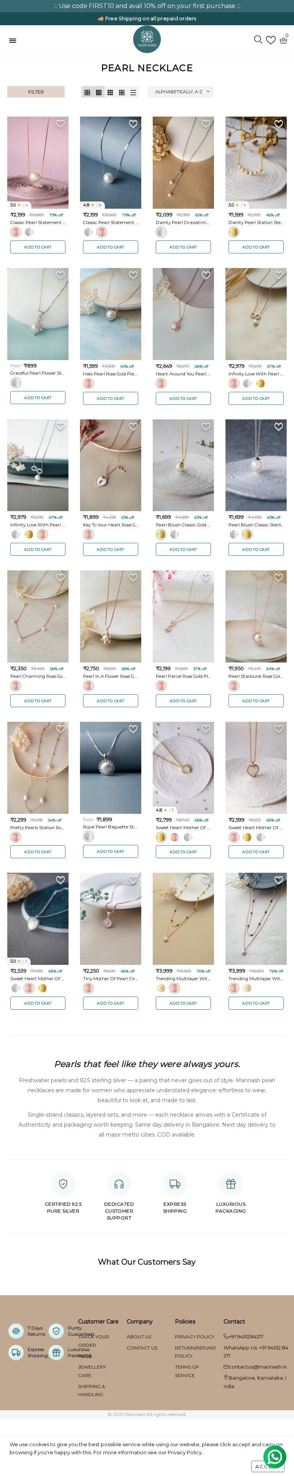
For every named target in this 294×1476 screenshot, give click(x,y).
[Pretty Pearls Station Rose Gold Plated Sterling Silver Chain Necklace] (38, 768)
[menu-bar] (14, 40)
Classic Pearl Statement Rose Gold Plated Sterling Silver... (37, 222)
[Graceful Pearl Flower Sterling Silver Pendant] (38, 314)
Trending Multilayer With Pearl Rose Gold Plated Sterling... (256, 978)
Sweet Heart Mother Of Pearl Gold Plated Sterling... (183, 827)
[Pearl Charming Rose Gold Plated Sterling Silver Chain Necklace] (38, 616)
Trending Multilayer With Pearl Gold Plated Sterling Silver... (183, 978)
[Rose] (15, 232)
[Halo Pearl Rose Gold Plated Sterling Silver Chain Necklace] (110, 314)
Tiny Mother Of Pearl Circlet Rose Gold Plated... (110, 978)
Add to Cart (38, 247)
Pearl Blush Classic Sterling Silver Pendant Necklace (256, 525)
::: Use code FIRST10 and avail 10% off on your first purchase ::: (147, 6)
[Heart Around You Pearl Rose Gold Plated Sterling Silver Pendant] (183, 314)
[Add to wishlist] (60, 124)
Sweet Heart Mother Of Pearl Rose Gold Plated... (256, 827)
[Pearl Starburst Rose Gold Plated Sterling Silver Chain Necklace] (256, 616)
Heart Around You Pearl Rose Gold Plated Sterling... (183, 374)
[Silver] (29, 232)
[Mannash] (147, 39)
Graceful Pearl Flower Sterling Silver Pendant (37, 373)
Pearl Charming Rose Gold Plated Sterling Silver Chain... (37, 676)
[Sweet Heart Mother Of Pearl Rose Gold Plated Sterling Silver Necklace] (256, 768)
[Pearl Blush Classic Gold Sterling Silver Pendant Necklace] (183, 465)
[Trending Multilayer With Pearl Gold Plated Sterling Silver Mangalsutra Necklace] (183, 919)
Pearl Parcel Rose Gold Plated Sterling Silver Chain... (183, 676)
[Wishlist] (271, 40)
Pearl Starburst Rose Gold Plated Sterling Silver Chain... (256, 676)
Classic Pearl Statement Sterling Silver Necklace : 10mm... (110, 222)
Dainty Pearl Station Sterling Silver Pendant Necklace (256, 222)
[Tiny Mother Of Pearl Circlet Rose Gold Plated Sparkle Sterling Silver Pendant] (110, 919)
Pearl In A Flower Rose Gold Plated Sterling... (110, 676)
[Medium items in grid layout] (99, 91)
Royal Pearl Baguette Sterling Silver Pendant (110, 827)
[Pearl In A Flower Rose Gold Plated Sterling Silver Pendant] (110, 616)
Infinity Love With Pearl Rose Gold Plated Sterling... (256, 374)
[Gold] (234, 232)
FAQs (84, 1356)
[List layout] (133, 91)
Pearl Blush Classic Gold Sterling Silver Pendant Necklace (183, 525)
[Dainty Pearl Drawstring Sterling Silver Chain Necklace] (183, 163)
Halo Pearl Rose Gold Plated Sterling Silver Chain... (110, 374)
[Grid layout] (87, 91)
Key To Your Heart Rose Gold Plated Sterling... (110, 525)
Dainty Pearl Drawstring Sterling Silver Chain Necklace (183, 222)
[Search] (258, 40)
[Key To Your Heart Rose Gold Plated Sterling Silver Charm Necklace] (110, 465)
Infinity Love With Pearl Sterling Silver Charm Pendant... (37, 525)
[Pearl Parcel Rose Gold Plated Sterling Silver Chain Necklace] (183, 616)
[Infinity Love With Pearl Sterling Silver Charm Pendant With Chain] (38, 465)
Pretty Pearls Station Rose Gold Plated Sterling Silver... (37, 827)
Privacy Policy (194, 1337)
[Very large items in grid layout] (121, 91)
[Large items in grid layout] (110, 91)
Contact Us (142, 1348)
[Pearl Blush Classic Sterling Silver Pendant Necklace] (256, 465)
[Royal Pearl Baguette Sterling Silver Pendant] (110, 768)
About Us (139, 1337)
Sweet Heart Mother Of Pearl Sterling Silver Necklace (37, 978)
